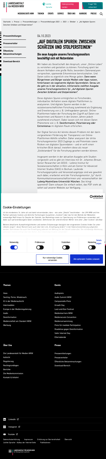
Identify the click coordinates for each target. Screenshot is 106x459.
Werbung (7, 325)
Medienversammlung (64, 321)
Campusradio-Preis (63, 301)
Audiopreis (59, 293)
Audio (5, 313)
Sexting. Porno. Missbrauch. (15, 297)
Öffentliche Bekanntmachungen (12, 52)
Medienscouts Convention (65, 317)
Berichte (6, 369)
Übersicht (68, 439)
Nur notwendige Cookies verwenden (52, 259)
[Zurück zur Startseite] (19, 7)
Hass (5, 293)
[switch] (40, 247)
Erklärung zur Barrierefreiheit (48, 439)
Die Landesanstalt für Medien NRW (18, 353)
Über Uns (7, 345)
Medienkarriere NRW (64, 313)
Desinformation (9, 317)
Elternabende (60, 337)
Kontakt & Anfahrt (11, 377)
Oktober (73, 22)
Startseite (7, 22)
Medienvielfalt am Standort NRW (17, 321)
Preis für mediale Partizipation (68, 325)
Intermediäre (8, 305)
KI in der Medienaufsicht (13, 301)
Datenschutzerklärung (11, 439)
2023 (64, 22)
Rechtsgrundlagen (11, 365)
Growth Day (60, 305)
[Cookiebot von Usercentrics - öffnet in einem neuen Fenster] (91, 197)
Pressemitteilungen (30, 22)
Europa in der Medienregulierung (17, 309)
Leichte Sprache (49, 5)
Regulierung (8, 361)
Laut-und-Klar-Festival (64, 309)
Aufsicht (6, 357)
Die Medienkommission (13, 373)
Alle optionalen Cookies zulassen (87, 259)
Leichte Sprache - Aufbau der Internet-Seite (19, 442)
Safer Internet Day (62, 333)
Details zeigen (99, 242)
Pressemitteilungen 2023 (50, 22)
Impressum (28, 439)
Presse (16, 22)
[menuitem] (26, 15)
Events (58, 285)
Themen (7, 285)
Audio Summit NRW (63, 297)
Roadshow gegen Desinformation (69, 329)
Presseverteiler (10, 43)
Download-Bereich (11, 61)
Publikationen (45, 442)
